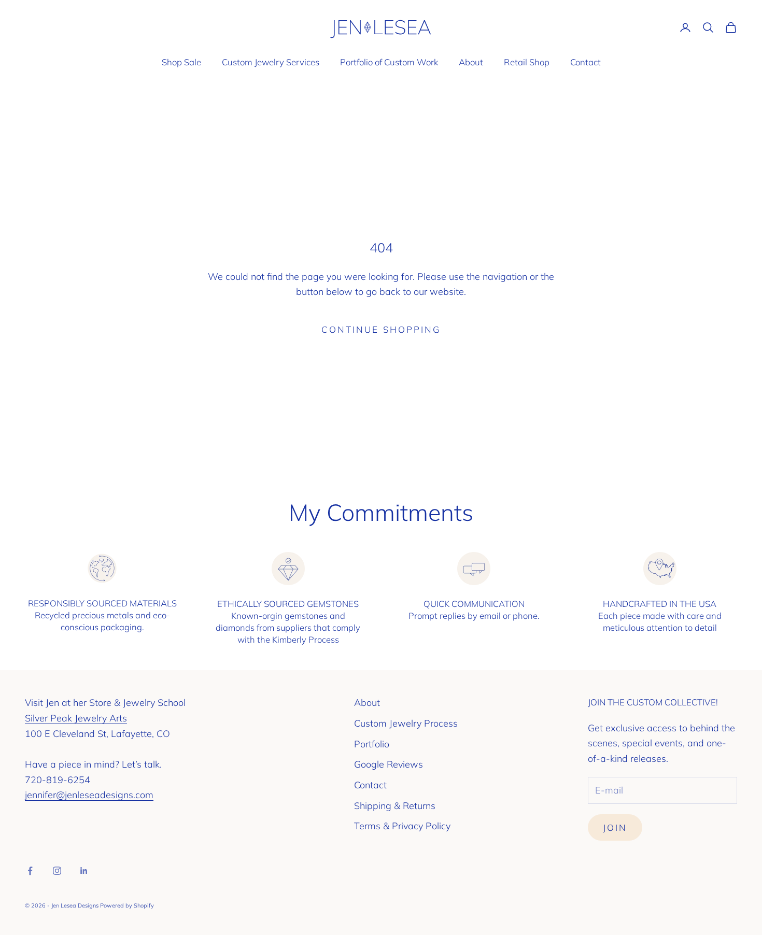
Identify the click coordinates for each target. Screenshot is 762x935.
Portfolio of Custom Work (389, 61)
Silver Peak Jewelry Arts (76, 718)
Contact (585, 61)
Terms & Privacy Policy (402, 826)
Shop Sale (181, 61)
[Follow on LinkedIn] (84, 871)
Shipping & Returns (394, 806)
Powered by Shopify (127, 905)
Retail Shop (526, 61)
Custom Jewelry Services (270, 61)
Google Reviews (388, 764)
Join (615, 827)
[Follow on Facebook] (30, 871)
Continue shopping (381, 329)
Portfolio (371, 744)
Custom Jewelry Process (406, 723)
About (471, 61)
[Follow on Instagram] (57, 871)
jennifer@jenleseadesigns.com (89, 795)
